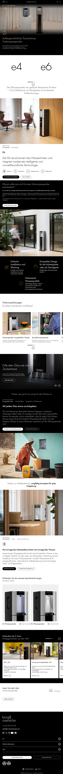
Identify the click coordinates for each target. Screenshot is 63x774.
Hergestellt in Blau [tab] (7, 401)
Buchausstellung (46, 757)
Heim (3, 5)
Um (3, 739)
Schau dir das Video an (32, 429)
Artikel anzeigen (8, 699)
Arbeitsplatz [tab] (6, 539)
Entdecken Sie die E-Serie (10, 205)
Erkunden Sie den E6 (9, 568)
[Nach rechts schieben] (33, 84)
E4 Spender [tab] (14, 147)
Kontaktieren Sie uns (17, 757)
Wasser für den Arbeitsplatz (26, 568)
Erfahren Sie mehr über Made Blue (12, 429)
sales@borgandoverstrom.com (11, 729)
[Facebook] (9, 733)
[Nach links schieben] (30, 84)
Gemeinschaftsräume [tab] (23, 539)
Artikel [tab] (51, 691)
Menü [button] (6, 1)
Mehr (3, 749)
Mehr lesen (6, 675)
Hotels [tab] (13, 539)
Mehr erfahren (9, 380)
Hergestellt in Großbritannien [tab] (33, 401)
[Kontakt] (57, 2)
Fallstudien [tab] (58, 691)
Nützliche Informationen (8, 744)
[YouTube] (12, 733)
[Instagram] (3, 733)
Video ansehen (26, 177)
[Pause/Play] (59, 385)
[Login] (60, 2)
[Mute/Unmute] (55, 385)
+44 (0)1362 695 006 (9, 726)
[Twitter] (6, 733)
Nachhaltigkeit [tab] (19, 401)
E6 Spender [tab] (6, 147)
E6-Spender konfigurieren (11, 177)
